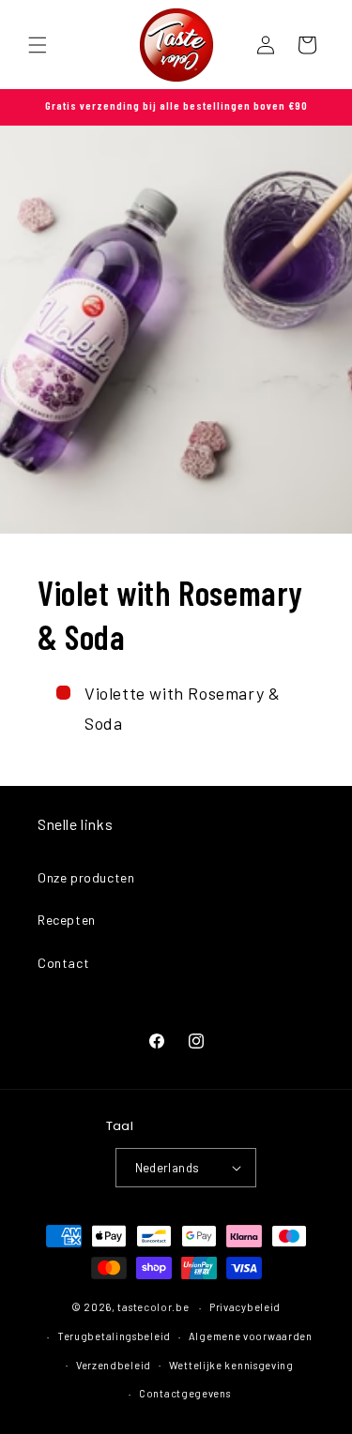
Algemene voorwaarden (251, 1336)
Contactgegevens (185, 1393)
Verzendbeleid (113, 1365)
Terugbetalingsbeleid (114, 1336)
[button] (37, 45)
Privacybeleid (245, 1307)
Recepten (67, 920)
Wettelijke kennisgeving (231, 1365)
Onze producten (86, 877)
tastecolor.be (153, 1307)
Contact (63, 963)
